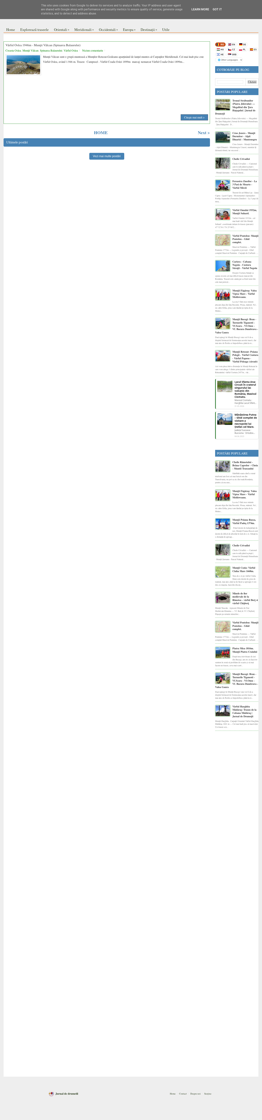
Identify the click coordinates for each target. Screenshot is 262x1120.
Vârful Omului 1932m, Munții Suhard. (244, 211)
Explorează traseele (34, 29)
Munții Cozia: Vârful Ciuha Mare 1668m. (243, 569)
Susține (207, 1093)
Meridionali (84, 29)
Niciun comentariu (92, 50)
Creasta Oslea (13, 50)
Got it (217, 9)
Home (10, 29)
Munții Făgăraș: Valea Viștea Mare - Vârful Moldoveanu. (244, 294)
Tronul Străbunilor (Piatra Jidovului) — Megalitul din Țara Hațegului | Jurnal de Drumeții (235, 107)
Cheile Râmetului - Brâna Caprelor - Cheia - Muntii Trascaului (245, 465)
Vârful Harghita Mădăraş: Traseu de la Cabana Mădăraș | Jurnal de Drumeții (244, 711)
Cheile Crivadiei (241, 159)
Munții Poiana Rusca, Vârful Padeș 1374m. (244, 521)
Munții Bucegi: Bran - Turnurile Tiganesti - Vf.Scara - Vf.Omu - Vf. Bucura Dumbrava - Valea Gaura (236, 325)
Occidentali (108, 29)
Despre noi (195, 1093)
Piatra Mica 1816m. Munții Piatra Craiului (244, 649)
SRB (234, 54)
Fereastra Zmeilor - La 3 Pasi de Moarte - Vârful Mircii (244, 184)
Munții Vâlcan (30, 50)
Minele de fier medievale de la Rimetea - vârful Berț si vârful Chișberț (245, 598)
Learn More (200, 9)
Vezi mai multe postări (107, 156)
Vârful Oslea (71, 50)
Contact (183, 1093)
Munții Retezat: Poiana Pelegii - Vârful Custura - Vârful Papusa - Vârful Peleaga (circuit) (245, 356)
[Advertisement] (107, 101)
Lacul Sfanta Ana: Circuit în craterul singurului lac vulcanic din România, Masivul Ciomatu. (245, 389)
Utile (165, 29)
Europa (129, 29)
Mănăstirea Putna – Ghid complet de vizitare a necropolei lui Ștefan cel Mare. (246, 420)
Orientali (61, 29)
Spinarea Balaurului (51, 50)
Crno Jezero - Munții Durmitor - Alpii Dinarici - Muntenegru (244, 136)
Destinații (149, 29)
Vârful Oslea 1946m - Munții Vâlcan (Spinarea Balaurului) (43, 45)
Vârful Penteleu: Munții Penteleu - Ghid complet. (245, 239)
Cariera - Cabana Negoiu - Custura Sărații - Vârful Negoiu (244, 265)
